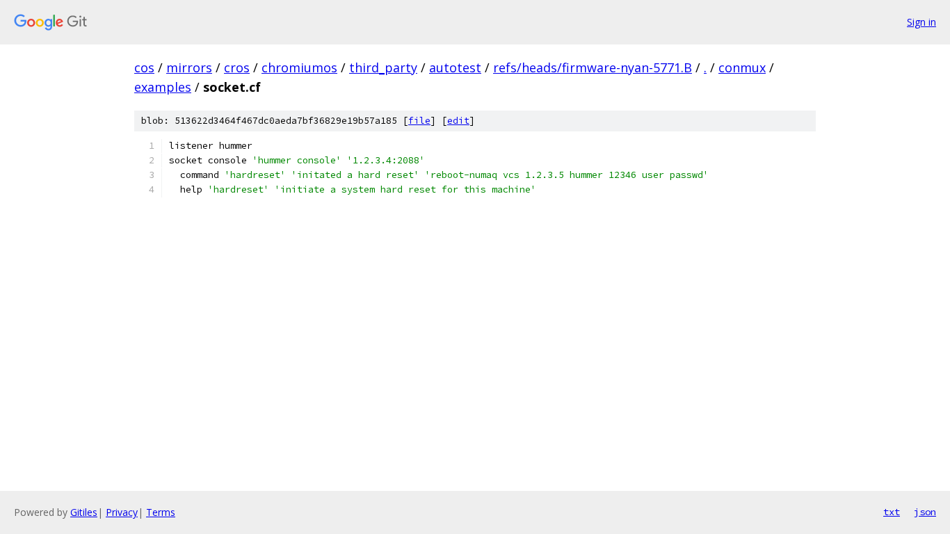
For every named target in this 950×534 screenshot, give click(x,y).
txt (891, 511)
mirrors (189, 67)
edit (458, 121)
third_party (383, 67)
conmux (742, 67)
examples (162, 87)
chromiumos (299, 67)
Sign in (921, 22)
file (419, 121)
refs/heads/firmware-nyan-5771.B (592, 67)
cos (144, 67)
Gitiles (83, 512)
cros (237, 67)
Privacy (122, 512)
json (925, 511)
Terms (160, 512)
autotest (455, 67)
